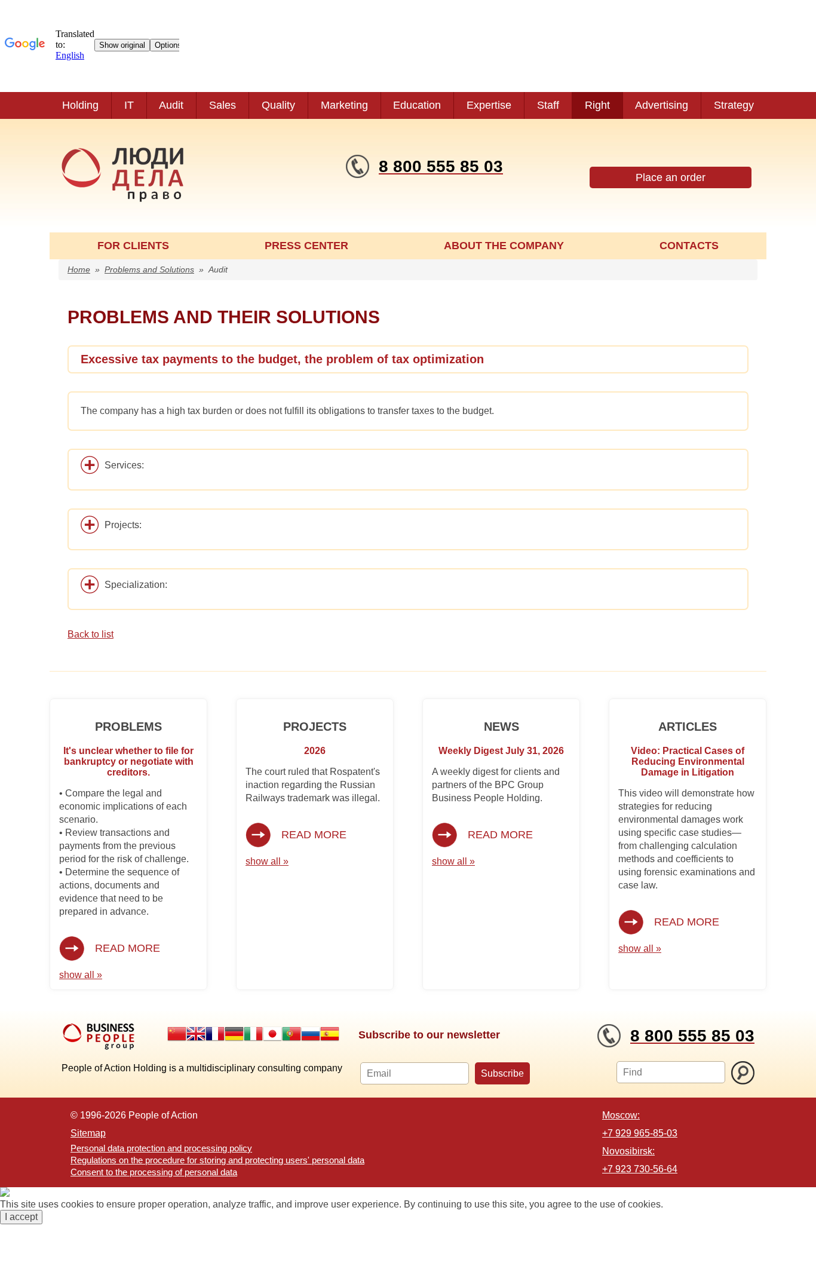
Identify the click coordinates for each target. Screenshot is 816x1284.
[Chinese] (176, 1033)
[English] (195, 1033)
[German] (234, 1033)
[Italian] (253, 1033)
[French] (215, 1033)
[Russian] (310, 1033)
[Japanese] (272, 1033)
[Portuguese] (291, 1033)
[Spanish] (329, 1033)
